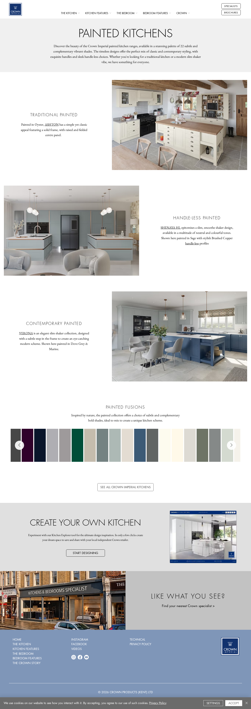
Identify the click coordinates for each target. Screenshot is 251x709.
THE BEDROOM (23, 654)
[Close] (246, 703)
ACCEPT (233, 703)
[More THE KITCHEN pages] (79, 13)
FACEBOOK (79, 644)
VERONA (26, 333)
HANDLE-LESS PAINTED (196, 218)
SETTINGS (213, 703)
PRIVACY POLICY (140, 644)
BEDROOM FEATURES (27, 658)
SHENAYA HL (171, 227)
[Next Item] (231, 445)
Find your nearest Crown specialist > (188, 606)
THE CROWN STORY (26, 663)
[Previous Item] (19, 445)
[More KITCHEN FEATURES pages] (110, 13)
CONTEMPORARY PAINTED (54, 323)
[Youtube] (86, 657)
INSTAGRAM (79, 640)
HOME (17, 640)
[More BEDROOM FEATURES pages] (170, 13)
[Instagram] (73, 657)
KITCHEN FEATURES (26, 649)
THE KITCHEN (22, 644)
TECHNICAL (137, 640)
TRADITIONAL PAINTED (54, 115)
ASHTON (52, 124)
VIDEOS (76, 649)
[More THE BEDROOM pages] (136, 13)
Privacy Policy (157, 703)
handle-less (192, 243)
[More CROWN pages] (189, 13)
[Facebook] (80, 657)
